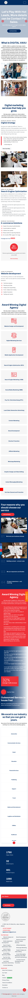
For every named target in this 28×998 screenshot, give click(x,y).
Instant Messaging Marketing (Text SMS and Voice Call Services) (21, 955)
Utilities (14, 825)
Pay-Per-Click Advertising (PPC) (6, 958)
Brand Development (21, 937)
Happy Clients (9, 855)
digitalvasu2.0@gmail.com (9, 932)
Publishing (14, 779)
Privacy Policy (5, 980)
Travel (14, 798)
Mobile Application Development (7, 941)
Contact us (5, 987)
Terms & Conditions (7, 982)
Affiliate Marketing (20, 945)
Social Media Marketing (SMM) (6, 954)
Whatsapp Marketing (21, 947)
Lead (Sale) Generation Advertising (8, 962)
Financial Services (14, 770)
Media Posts (9, 881)
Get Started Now (13, 30)
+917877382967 (6, 928)
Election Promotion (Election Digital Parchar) (20, 941)
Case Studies (7, 905)
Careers (7, 977)
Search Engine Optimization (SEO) (6, 945)
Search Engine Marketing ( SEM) (6, 949)
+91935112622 (6, 930)
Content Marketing (8, 965)
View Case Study (14, 258)
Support (14, 788)
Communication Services (14, 743)
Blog (3, 975)
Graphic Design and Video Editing (20, 950)
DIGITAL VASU (16, 994)
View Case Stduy (6, 148)
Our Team (4, 972)
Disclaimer (4, 985)
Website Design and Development (7, 937)
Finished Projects (10, 872)
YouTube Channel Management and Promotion (20, 961)
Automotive (14, 734)
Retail (14, 752)
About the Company (7, 970)
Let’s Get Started (6, 514)
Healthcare (14, 834)
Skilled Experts (10, 863)
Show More (14, 840)
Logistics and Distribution (14, 816)
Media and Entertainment (14, 807)
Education (14, 761)
